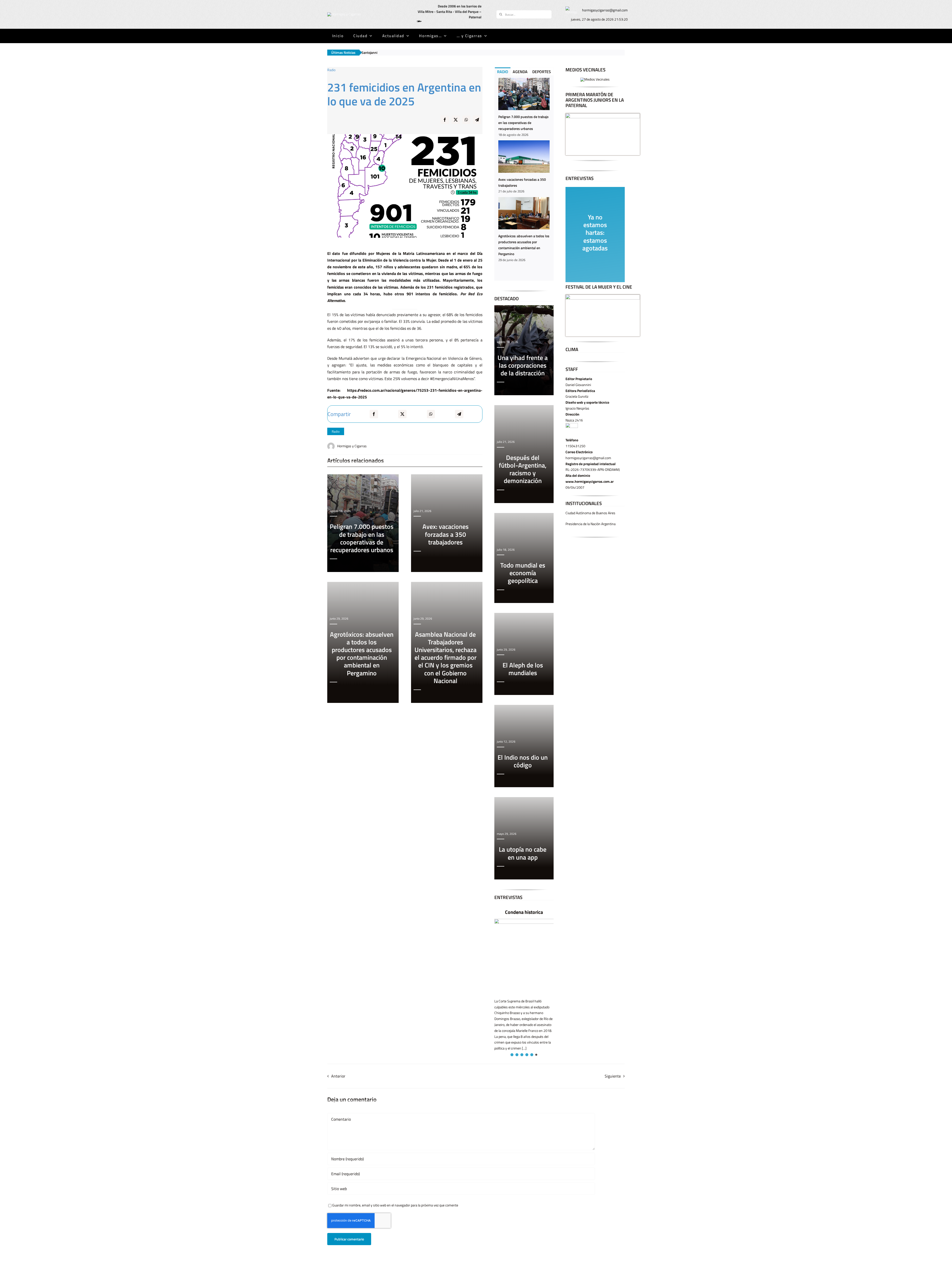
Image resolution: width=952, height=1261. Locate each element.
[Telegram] (477, 123)
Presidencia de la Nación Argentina (590, 523)
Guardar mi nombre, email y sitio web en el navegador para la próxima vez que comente (395, 1205)
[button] (511, 1055)
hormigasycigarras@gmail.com (605, 10)
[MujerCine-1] (602, 296)
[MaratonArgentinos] (602, 115)
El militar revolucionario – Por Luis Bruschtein (527, 915)
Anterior (338, 1076)
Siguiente (613, 1076)
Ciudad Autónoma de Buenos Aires (590, 512)
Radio (336, 431)
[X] (455, 123)
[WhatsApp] (466, 123)
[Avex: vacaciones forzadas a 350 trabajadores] (524, 156)
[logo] (344, 14)
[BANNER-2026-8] (595, 79)
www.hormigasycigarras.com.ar (589, 481)
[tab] (502, 71)
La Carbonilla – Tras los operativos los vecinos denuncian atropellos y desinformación (585, 52)
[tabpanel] (524, 178)
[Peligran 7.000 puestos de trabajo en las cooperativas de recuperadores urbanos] (524, 94)
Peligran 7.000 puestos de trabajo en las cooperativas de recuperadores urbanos (523, 122)
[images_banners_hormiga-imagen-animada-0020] (571, 8)
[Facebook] (444, 123)
